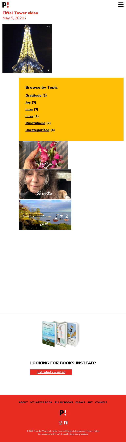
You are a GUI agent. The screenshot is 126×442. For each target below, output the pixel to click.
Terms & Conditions (76, 431)
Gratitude (33, 95)
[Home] (5, 5)
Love (29, 116)
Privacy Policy (93, 431)
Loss (29, 109)
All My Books (64, 402)
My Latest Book (41, 402)
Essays (80, 402)
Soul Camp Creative (79, 434)
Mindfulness (35, 123)
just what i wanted (51, 372)
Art (90, 402)
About (23, 402)
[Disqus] (63, 271)
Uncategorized (37, 130)
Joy (28, 102)
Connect (101, 402)
